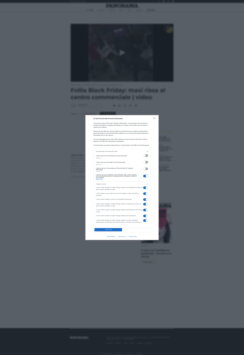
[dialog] (122, 177)
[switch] (145, 155)
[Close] (155, 119)
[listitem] (122, 151)
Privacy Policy (133, 236)
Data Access (122, 236)
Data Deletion (111, 236)
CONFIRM (108, 229)
